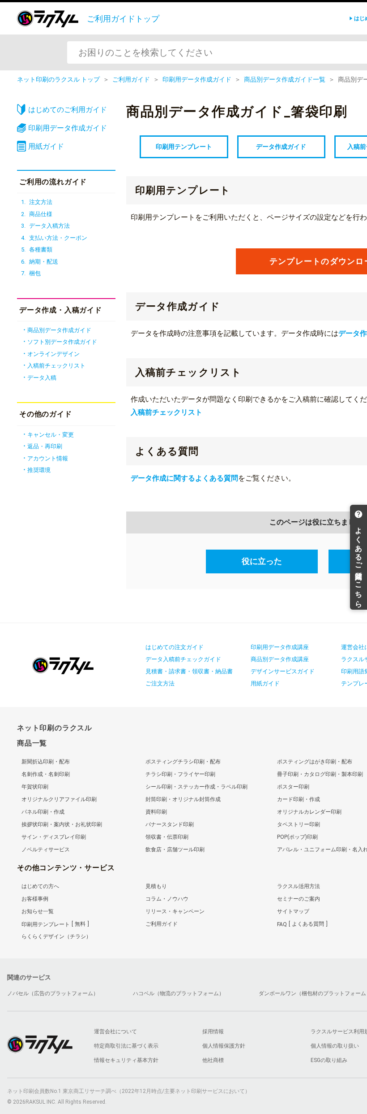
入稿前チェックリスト (166, 412)
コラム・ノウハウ (166, 899)
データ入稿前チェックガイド (183, 659)
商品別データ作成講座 (280, 659)
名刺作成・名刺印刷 (45, 774)
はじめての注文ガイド (174, 647)
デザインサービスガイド (283, 671)
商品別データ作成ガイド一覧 (284, 79)
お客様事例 (34, 899)
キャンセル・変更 (50, 434)
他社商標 (213, 1060)
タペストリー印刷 (298, 824)
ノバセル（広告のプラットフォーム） (52, 993)
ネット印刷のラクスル (54, 728)
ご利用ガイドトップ (123, 18)
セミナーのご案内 (298, 899)
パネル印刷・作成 (42, 812)
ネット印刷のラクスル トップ (58, 79)
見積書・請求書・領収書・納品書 (189, 671)
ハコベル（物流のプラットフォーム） (178, 993)
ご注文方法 (160, 683)
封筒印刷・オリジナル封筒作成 (183, 799)
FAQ (300, 924)
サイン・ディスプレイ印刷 (53, 837)
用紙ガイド (46, 146)
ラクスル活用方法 (298, 886)
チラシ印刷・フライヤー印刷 (180, 774)
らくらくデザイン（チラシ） (56, 936)
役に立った (262, 561)
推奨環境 (39, 470)
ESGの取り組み (329, 1060)
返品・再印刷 (44, 446)
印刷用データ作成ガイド (196, 79)
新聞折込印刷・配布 (45, 762)
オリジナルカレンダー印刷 (309, 812)
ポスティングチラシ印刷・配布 (183, 762)
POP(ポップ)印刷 (297, 837)
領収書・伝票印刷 (166, 837)
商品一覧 (32, 743)
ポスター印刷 (293, 787)
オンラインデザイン (53, 354)
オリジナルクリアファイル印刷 (59, 799)
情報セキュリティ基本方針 (126, 1060)
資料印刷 (156, 812)
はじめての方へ (40, 886)
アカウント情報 (47, 458)
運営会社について (115, 1031)
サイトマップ (293, 911)
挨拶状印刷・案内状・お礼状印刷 (61, 824)
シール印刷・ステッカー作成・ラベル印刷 (196, 787)
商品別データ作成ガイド (59, 330)
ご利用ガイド (131, 79)
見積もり (156, 886)
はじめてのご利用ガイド (67, 109)
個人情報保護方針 (223, 1046)
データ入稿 (41, 377)
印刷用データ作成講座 (280, 647)
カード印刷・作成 (298, 799)
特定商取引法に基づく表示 (126, 1046)
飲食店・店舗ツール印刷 (175, 849)
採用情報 (213, 1031)
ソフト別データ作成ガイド (62, 341)
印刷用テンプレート (184, 146)
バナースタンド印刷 (169, 824)
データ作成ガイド (281, 146)
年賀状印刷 (34, 787)
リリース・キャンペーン (175, 911)
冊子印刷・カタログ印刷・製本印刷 (320, 774)
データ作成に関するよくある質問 (184, 478)
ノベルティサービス (45, 849)
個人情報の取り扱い (335, 1046)
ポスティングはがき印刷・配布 (314, 762)
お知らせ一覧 (37, 911)
